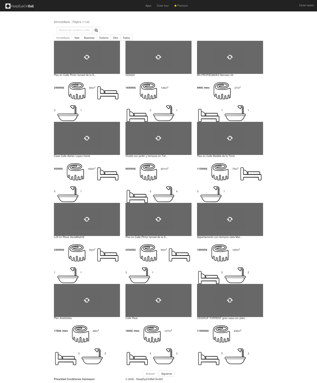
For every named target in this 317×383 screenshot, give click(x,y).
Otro (115, 38)
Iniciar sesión (306, 5)
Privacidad (60, 379)
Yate (76, 38)
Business (89, 38)
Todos (126, 38)
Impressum (88, 379)
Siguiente (166, 373)
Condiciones (74, 379)
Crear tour (163, 5)
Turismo (103, 38)
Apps (148, 5)
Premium (182, 5)
